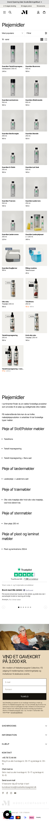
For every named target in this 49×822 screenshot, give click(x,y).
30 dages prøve (26, 6)
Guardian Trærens (8, 202)
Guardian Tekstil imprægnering (13, 67)
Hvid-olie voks (31, 336)
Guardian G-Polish (8, 168)
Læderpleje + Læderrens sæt (16, 479)
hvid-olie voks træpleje (33, 499)
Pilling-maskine (31, 269)
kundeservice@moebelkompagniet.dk (19, 787)
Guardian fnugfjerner (9, 268)
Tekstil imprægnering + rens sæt (13, 369)
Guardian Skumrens (32, 67)
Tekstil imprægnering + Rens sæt (18, 458)
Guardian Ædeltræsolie (33, 101)
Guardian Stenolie (31, 135)
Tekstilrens (29, 303)
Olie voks (8, 303)
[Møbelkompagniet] (24, 12)
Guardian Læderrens (33, 202)
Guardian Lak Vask (32, 168)
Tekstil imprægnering (10, 336)
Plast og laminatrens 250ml (15, 549)
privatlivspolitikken (16, 712)
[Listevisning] (45, 39)
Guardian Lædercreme (10, 235)
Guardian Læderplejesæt (34, 235)
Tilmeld (24, 696)
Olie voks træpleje (11, 499)
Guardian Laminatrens (10, 101)
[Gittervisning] (42, 39)
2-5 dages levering (9, 6)
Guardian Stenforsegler (10, 135)
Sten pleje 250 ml (11, 523)
